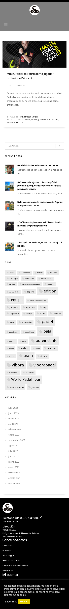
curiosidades (14, 292)
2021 (12, 272)
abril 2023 (13, 423)
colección (29, 278)
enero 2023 (13, 434)
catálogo (14, 278)
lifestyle (29, 313)
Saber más (11, 601)
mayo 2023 (13, 418)
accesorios (25, 273)
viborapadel (44, 365)
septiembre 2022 (16, 440)
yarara (35, 387)
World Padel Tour (15, 122)
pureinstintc (46, 340)
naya (12, 322)
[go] (59, 146)
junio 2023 (13, 413)
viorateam (30, 372)
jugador (42, 120)
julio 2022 (13, 451)
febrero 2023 (14, 429)
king (45, 307)
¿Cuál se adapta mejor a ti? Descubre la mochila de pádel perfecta (39, 224)
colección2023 (47, 279)
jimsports (14, 307)
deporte (30, 291)
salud (37, 348)
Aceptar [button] (24, 601)
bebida (40, 273)
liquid (42, 313)
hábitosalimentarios (38, 300)
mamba (57, 313)
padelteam (13, 332)
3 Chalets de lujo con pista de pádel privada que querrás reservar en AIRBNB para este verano (39, 186)
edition (26, 120)
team (28, 355)
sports (11, 356)
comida (12, 284)
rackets (24, 348)
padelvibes (29, 332)
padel (49, 120)
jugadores (30, 307)
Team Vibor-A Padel (29, 117)
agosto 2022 (14, 445)
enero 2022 (13, 467)
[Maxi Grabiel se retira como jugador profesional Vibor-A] (34, 54)
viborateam (13, 372)
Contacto (7, 545)
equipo (34, 120)
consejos (50, 284)
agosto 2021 (14, 477)
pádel (11, 348)
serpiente (51, 348)
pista (24, 341)
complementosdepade (31, 284)
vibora (55, 120)
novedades (27, 322)
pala (47, 331)
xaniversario (17, 387)
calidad (53, 272)
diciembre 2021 (15, 472)
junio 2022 (13, 456)
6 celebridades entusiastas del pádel (37, 165)
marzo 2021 (14, 483)
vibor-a (43, 356)
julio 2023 (13, 407)
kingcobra (14, 313)
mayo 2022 (13, 461)
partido (12, 341)
